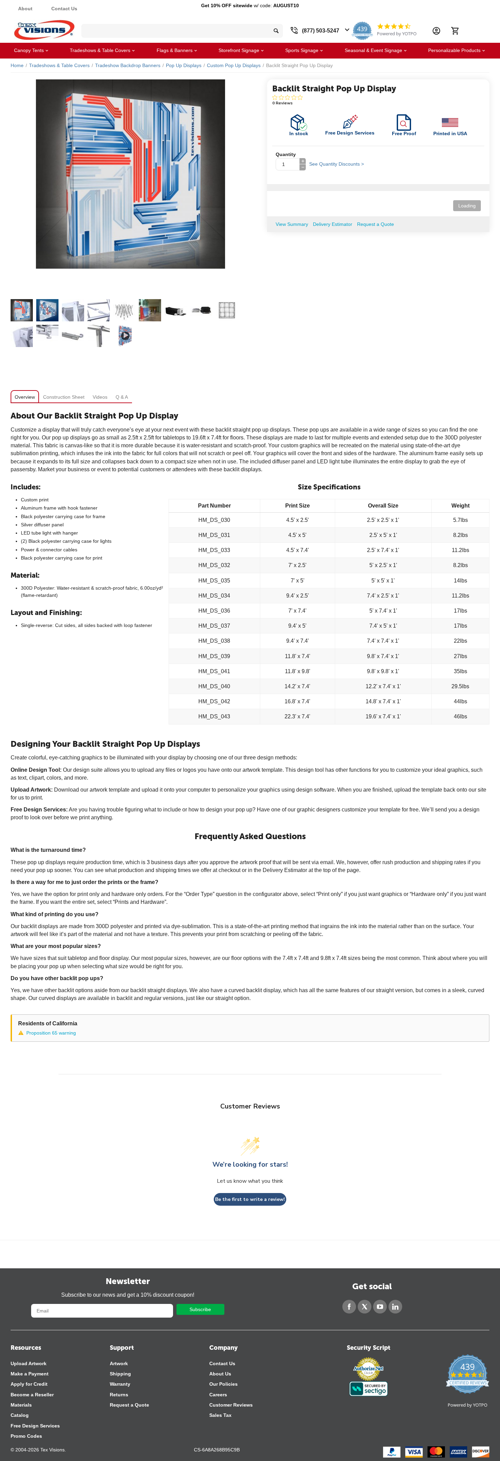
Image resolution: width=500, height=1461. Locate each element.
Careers (218, 1394)
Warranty (120, 1384)
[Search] (276, 31)
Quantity (286, 154)
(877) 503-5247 (320, 31)
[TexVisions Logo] (44, 28)
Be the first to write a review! (250, 1199)
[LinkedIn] (395, 1306)
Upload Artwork (29, 1363)
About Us (220, 1373)
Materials (21, 1405)
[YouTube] (380, 1306)
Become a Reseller (32, 1394)
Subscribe (200, 1309)
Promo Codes (26, 1436)
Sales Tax (220, 1415)
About (25, 8)
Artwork (119, 1363)
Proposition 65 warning (51, 1033)
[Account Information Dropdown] (436, 30)
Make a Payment (30, 1373)
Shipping (120, 1373)
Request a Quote (129, 1405)
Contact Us (64, 8)
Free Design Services (35, 1425)
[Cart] (455, 30)
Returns (119, 1394)
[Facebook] (349, 1306)
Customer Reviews (231, 1405)
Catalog (20, 1415)
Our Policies (223, 1384)
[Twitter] (364, 1306)
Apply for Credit (29, 1384)
